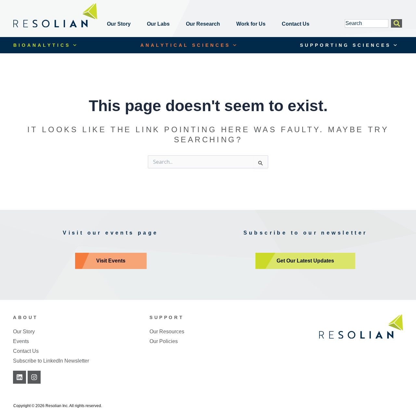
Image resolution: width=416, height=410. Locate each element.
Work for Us (251, 24)
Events (21, 341)
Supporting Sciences (345, 45)
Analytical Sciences (185, 45)
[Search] (396, 23)
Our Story (119, 24)
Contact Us (295, 24)
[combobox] (366, 23)
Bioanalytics (42, 45)
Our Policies (164, 341)
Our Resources (167, 331)
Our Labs (158, 24)
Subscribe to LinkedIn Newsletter (51, 361)
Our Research (203, 24)
